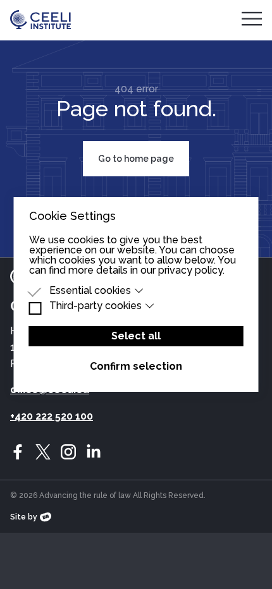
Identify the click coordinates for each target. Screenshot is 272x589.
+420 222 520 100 (51, 416)
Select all (136, 336)
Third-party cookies (95, 306)
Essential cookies (90, 291)
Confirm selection (136, 366)
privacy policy (190, 270)
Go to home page (136, 159)
